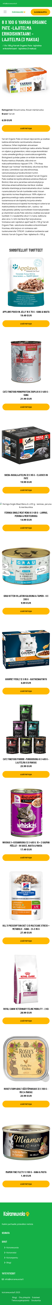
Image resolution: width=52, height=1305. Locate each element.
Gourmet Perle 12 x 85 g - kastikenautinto (26, 679)
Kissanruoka (19, 110)
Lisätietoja (26, 128)
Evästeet (36, 1297)
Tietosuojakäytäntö (20, 1300)
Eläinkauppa (40, 12)
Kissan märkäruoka (35, 110)
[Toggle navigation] (5, 11)
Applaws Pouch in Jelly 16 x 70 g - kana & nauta (26, 311)
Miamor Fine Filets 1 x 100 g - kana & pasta (26, 1172)
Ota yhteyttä (24, 1297)
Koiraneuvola (12, 1247)
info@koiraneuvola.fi (10, 4)
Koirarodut (11, 1252)
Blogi (8, 1262)
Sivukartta (36, 1300)
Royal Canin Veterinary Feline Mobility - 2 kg (26, 1008)
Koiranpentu (12, 1257)
